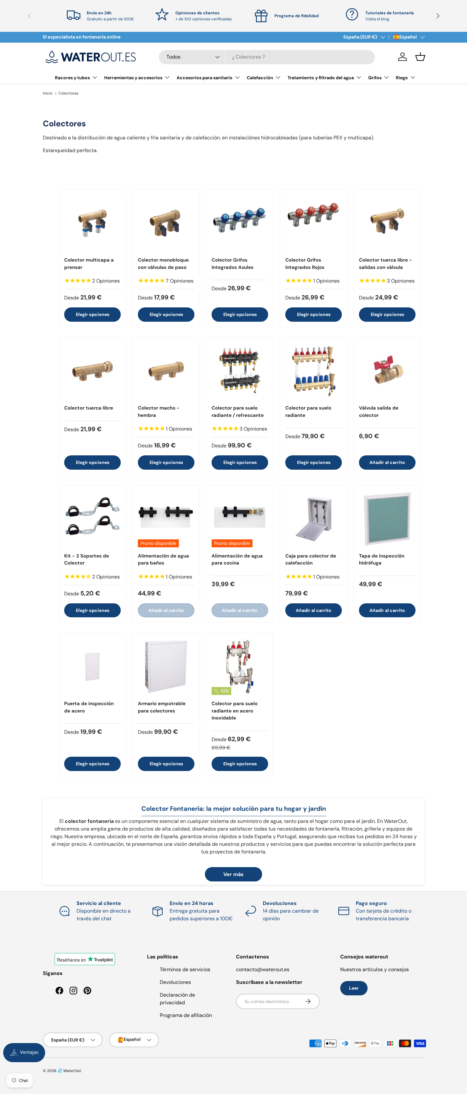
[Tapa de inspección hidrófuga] (387, 519)
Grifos (375, 78)
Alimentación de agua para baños (163, 559)
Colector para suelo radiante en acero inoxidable (235, 710)
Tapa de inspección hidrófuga (381, 559)
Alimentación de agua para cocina (237, 559)
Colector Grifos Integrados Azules (233, 263)
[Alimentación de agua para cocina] (240, 519)
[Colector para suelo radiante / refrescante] (240, 371)
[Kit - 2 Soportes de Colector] (92, 519)
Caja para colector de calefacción (310, 559)
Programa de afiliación (186, 1015)
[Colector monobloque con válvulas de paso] (166, 223)
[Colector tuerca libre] (92, 371)
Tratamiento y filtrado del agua (321, 78)
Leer (354, 988)
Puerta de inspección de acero (89, 707)
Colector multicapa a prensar (89, 263)
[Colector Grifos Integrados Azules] (240, 223)
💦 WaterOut (69, 1070)
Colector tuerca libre (88, 408)
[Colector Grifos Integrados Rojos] (313, 223)
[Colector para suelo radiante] (313, 371)
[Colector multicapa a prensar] (92, 223)
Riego (402, 78)
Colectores (68, 93)
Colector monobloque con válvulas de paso (163, 263)
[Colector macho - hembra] (166, 371)
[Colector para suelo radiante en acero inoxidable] (240, 666)
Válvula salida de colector (378, 411)
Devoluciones (175, 982)
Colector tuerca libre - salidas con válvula (385, 263)
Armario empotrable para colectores (162, 707)
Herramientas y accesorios (133, 78)
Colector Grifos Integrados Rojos (304, 263)
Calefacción (260, 78)
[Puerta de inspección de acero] (92, 666)
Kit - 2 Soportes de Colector (86, 559)
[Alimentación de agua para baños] (166, 519)
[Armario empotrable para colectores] (166, 666)
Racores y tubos (72, 78)
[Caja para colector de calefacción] (313, 519)
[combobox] (267, 57)
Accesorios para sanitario (205, 78)
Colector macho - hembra (158, 411)
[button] (420, 57)
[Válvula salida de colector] (387, 371)
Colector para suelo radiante (308, 411)
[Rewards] (24, 1052)
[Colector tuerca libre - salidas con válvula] (387, 223)
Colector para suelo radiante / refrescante (238, 411)
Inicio (47, 93)
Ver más (233, 874)
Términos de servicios (185, 969)
